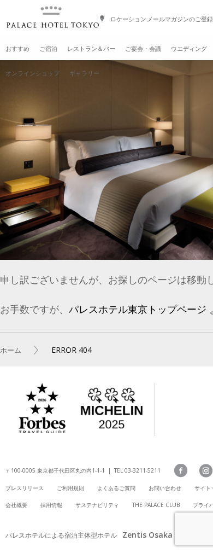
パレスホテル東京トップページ (137, 309)
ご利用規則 (70, 488)
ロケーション (128, 19)
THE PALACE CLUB (156, 505)
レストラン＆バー (91, 48)
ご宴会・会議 (143, 48)
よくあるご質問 (116, 488)
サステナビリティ (97, 505)
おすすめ (17, 48)
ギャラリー (84, 73)
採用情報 (51, 505)
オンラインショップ (32, 73)
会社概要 (16, 505)
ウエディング (189, 48)
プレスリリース (24, 488)
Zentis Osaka (147, 534)
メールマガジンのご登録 (180, 19)
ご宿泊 (48, 48)
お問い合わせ (165, 488)
